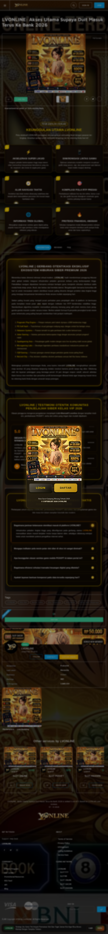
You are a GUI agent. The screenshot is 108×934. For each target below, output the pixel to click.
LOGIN (40, 487)
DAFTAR (66, 487)
